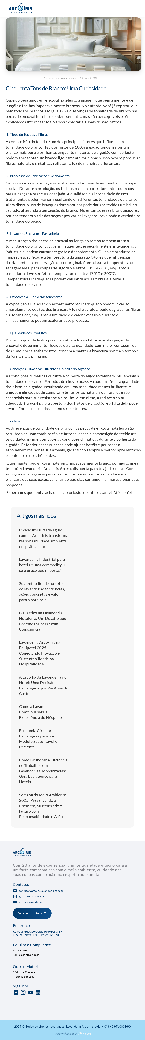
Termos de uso (21, 950)
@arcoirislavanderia (31, 896)
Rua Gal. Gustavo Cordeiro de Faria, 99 (37, 931)
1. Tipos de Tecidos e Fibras (27, 134)
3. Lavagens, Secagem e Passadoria (32, 233)
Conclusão (14, 421)
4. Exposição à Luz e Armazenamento (34, 297)
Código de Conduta (24, 971)
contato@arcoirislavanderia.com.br (41, 890)
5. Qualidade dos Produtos (26, 333)
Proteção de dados (23, 976)
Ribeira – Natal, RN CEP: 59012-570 (36, 934)
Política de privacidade (26, 954)
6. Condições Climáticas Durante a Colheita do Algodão (48, 369)
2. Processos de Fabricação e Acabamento (38, 176)
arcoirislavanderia (30, 902)
